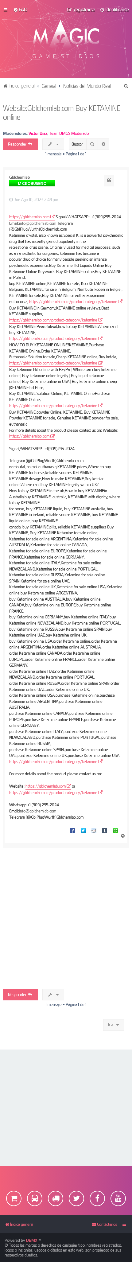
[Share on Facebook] (72, 830)
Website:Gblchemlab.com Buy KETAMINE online (62, 112)
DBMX (31, 1240)
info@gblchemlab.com (37, 223)
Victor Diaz (38, 133)
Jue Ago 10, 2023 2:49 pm (36, 199)
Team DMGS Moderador (69, 133)
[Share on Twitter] (83, 830)
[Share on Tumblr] (105, 830)
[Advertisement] (66, 914)
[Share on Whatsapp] (115, 830)
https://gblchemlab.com (29, 216)
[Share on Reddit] (94, 830)
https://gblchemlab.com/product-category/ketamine (73, 301)
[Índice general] (66, 39)
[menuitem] (20, 9)
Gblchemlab (19, 177)
